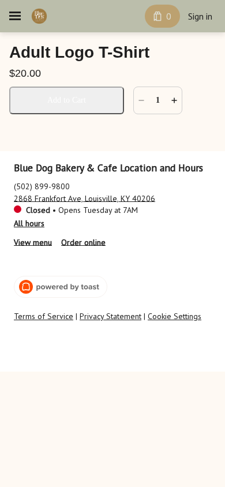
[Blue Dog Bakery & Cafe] (39, 16)
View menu (33, 242)
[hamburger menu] (15, 16)
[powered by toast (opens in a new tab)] (60, 287)
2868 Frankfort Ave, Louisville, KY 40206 (84, 198)
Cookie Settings (174, 316)
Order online (83, 242)
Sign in (200, 16)
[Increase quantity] (174, 100)
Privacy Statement (110, 316)
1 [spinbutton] (158, 100)
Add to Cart (66, 100)
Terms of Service (43, 316)
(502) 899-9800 (42, 186)
